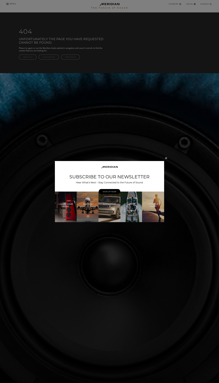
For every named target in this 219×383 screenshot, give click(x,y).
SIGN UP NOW (109, 192)
